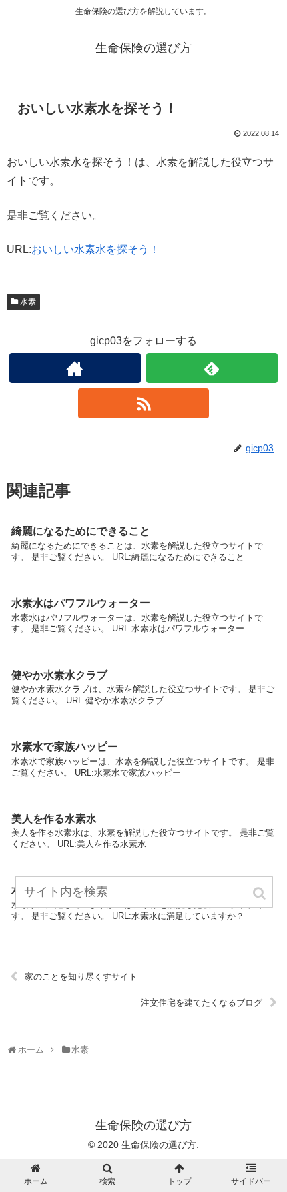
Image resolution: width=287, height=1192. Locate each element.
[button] (260, 893)
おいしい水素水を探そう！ (95, 249)
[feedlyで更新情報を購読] (212, 368)
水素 (28, 301)
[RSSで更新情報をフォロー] (144, 403)
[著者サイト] (75, 368)
